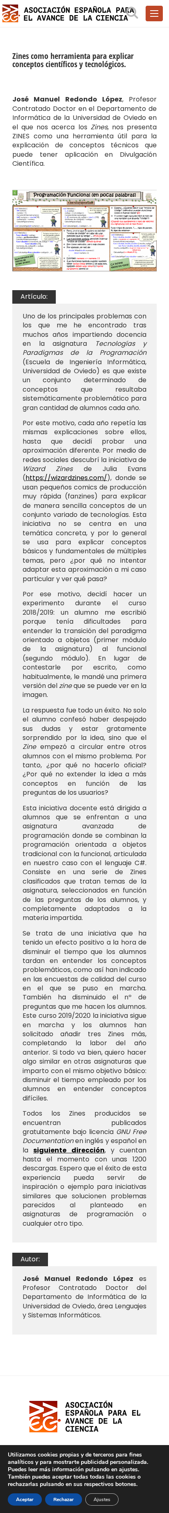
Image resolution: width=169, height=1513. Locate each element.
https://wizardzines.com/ (66, 478)
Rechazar (63, 1499)
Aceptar (25, 1499)
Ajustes (102, 1499)
